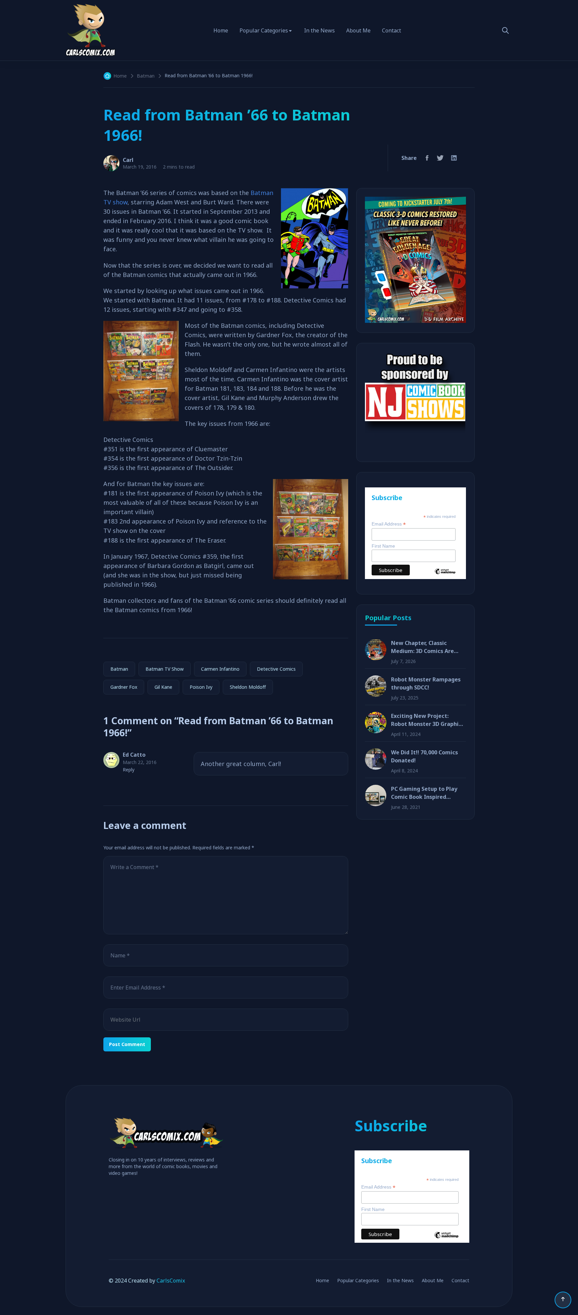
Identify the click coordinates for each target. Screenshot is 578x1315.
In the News (319, 30)
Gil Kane (163, 687)
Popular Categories (263, 30)
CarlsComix (171, 1280)
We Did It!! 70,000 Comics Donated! (424, 756)
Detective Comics (276, 669)
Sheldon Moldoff (248, 687)
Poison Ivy (201, 687)
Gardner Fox (123, 687)
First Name (383, 546)
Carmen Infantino (220, 669)
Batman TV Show (165, 669)
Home (220, 30)
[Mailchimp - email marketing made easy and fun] (445, 576)
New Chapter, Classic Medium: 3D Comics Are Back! (422, 647)
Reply (128, 769)
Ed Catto (134, 754)
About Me (358, 30)
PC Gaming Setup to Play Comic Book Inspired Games (424, 793)
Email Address (389, 524)
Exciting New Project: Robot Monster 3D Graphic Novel (426, 720)
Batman (146, 76)
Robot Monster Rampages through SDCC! (426, 683)
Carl (128, 160)
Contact (391, 30)
